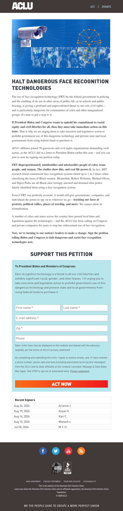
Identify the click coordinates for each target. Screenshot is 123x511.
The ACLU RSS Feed (81, 451)
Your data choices (72, 481)
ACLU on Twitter (56, 451)
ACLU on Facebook (43, 451)
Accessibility (89, 481)
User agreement (33, 481)
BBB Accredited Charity (67, 468)
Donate (106, 6)
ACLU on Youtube (68, 451)
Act (92, 6)
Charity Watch (56, 468)
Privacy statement (79, 371)
